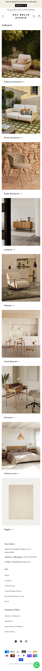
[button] (2, 16)
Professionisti (10, 586)
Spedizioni (9, 621)
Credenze (8, 249)
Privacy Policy (10, 632)
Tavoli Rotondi (10, 361)
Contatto (8, 581)
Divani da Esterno (12, 137)
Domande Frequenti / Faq (14, 596)
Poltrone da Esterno (13, 82)
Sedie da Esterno (11, 193)
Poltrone (8, 305)
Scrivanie (8, 417)
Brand (7, 601)
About (7, 575)
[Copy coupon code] (25, 5)
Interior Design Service (13, 591)
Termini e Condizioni (12, 616)
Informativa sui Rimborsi (14, 626)
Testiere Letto (10, 473)
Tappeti (7, 529)
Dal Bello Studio (17, 663)
